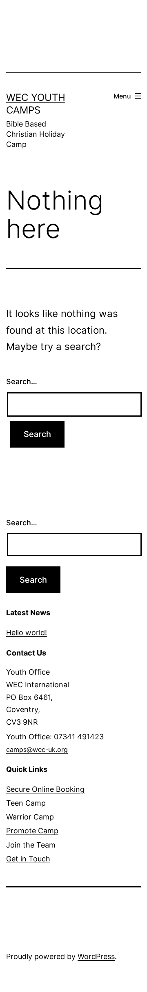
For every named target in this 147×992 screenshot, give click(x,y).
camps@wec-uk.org (37, 749)
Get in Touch (28, 858)
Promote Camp (32, 830)
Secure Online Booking (45, 789)
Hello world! (26, 632)
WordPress (96, 956)
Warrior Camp (30, 817)
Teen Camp (26, 803)
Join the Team (31, 845)
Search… (21, 381)
